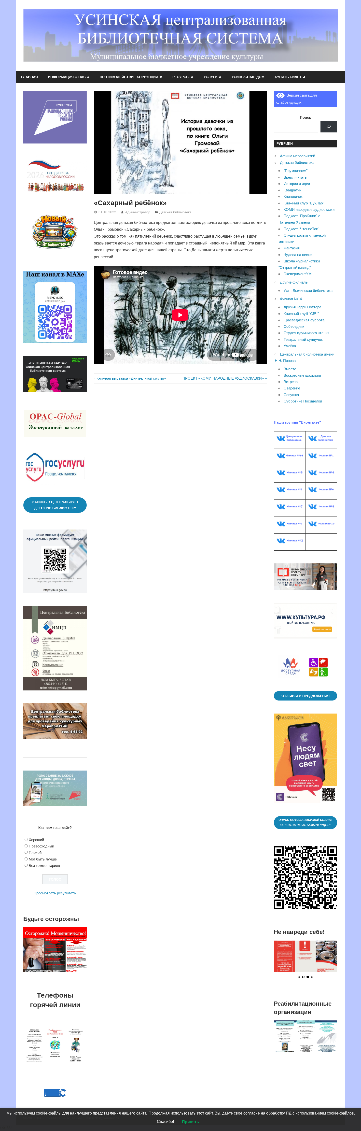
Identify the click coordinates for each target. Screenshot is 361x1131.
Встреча (291, 382)
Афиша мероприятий (297, 156)
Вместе (290, 369)
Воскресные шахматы (302, 375)
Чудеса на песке (298, 255)
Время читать (295, 177)
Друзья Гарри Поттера (302, 307)
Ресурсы (181, 77)
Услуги (210, 77)
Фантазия (292, 248)
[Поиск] (328, 126)
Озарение (292, 388)
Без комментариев (44, 865)
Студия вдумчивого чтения (306, 333)
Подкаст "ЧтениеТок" (301, 229)
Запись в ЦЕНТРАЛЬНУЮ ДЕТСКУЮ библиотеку (55, 505)
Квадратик (292, 190)
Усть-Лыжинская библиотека (308, 290)
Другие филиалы (294, 282)
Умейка (290, 346)
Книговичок (293, 196)
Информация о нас (67, 77)
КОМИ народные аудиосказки (309, 209)
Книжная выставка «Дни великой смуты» (131, 378)
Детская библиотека (175, 212)
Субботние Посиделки (303, 401)
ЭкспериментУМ (298, 274)
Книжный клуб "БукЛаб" (304, 203)
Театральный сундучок (303, 339)
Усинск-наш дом (248, 77)
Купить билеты (290, 77)
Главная (29, 77)
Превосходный (41, 846)
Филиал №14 (291, 299)
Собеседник (294, 326)
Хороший (36, 840)
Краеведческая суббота (304, 320)
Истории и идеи (297, 184)
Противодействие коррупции (129, 77)
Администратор (137, 212)
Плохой (35, 852)
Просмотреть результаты (55, 893)
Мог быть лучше (43, 859)
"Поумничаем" (295, 171)
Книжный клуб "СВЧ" (301, 314)
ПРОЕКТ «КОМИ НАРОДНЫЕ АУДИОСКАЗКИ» (223, 378)
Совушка (291, 395)
